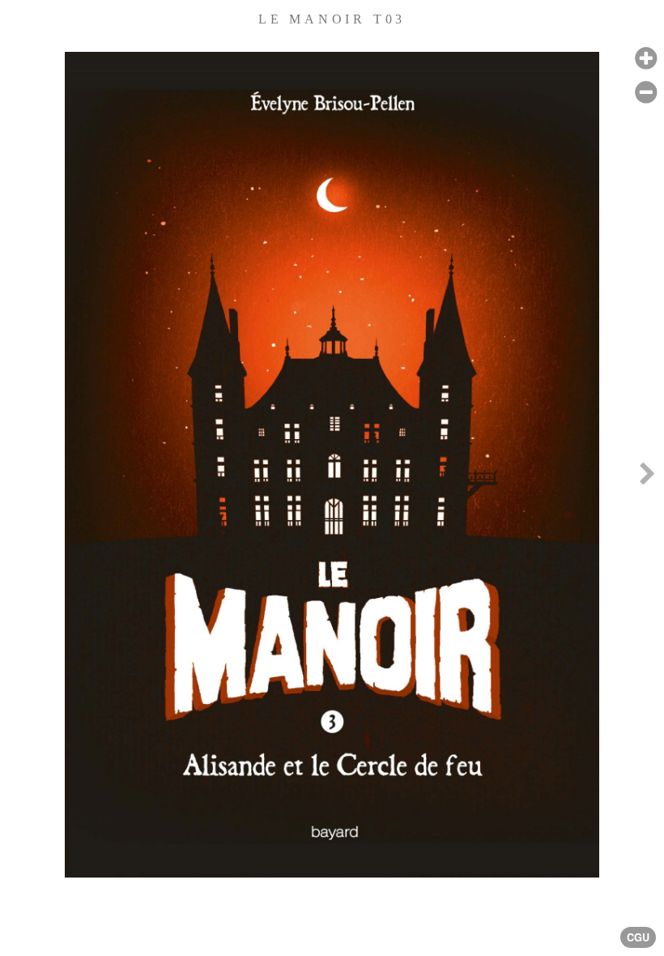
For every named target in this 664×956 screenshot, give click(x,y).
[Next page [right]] (647, 478)
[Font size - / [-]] (646, 93)
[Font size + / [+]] (646, 59)
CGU (638, 937)
